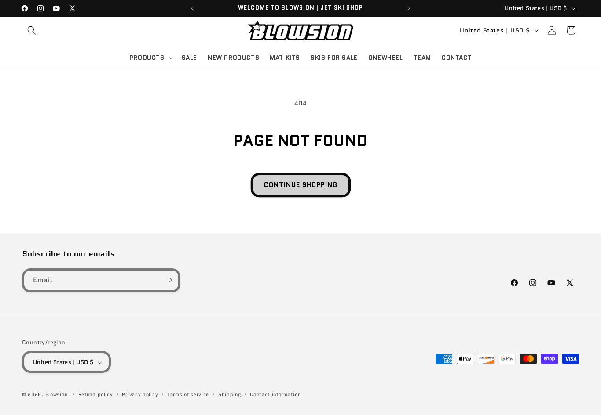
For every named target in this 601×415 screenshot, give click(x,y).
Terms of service (188, 394)
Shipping (229, 394)
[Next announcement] (408, 8)
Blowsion (56, 394)
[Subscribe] (168, 280)
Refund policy (95, 394)
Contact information (275, 394)
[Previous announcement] (192, 8)
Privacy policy (140, 394)
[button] (31, 30)
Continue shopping (300, 185)
